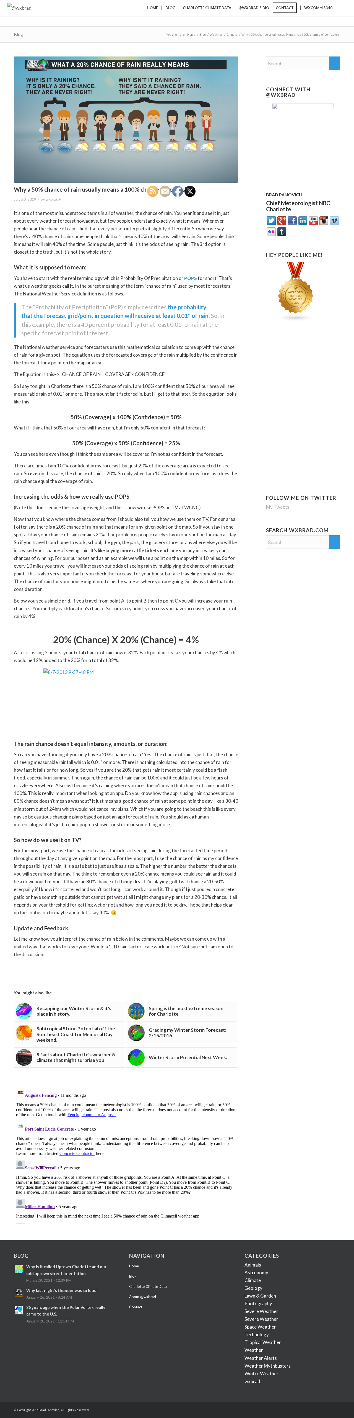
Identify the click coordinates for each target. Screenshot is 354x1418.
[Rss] (336, 1409)
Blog (18, 34)
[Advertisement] (300, 370)
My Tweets (277, 507)
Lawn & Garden (260, 1296)
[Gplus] (303, 1409)
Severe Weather (261, 1311)
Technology (256, 1334)
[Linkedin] (311, 1409)
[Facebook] (286, 1409)
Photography (258, 1303)
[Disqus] (126, 1155)
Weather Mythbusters (267, 1366)
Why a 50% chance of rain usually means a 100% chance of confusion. (104, 189)
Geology (253, 1288)
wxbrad (52, 199)
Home (191, 34)
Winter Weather (261, 1373)
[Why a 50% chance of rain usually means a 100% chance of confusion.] (126, 119)
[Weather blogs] (296, 320)
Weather (216, 34)
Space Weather (260, 1327)
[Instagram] (319, 1409)
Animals (252, 1265)
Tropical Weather (262, 1342)
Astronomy (256, 1272)
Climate (232, 34)
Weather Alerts (260, 1358)
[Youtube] (328, 1409)
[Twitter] (294, 1409)
